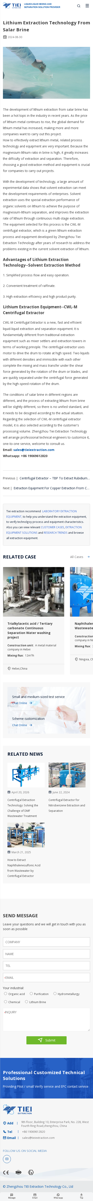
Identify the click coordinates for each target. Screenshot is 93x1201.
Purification (41, 994)
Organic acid (16, 994)
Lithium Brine (37, 1002)
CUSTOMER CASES (52, 527)
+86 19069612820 (33, 1131)
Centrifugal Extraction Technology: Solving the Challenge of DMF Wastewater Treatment (22, 808)
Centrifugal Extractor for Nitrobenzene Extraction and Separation (67, 805)
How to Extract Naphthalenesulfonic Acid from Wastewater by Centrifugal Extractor (23, 868)
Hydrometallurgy (68, 994)
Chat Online (22, 703)
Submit (46, 1040)
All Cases (80, 557)
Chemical (14, 1002)
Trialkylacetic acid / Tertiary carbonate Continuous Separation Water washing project (30, 630)
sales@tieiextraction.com (33, 450)
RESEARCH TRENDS (55, 532)
